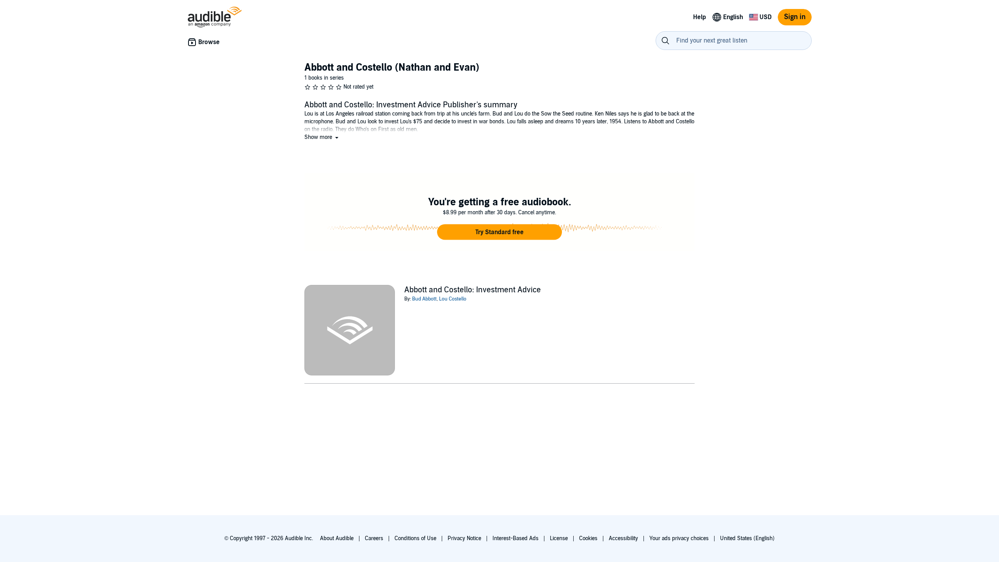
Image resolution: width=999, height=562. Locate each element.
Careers (374, 538)
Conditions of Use (415, 538)
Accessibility (623, 538)
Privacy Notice (464, 538)
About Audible (337, 538)
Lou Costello (452, 299)
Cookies (588, 538)
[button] (322, 137)
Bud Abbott (424, 299)
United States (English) (747, 538)
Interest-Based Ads (515, 538)
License (559, 538)
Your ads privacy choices (679, 538)
